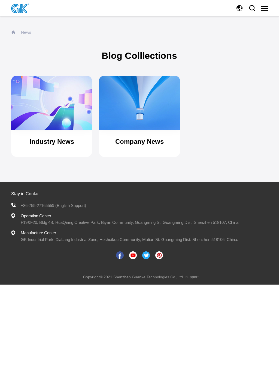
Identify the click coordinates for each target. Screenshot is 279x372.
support (192, 277)
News (26, 32)
